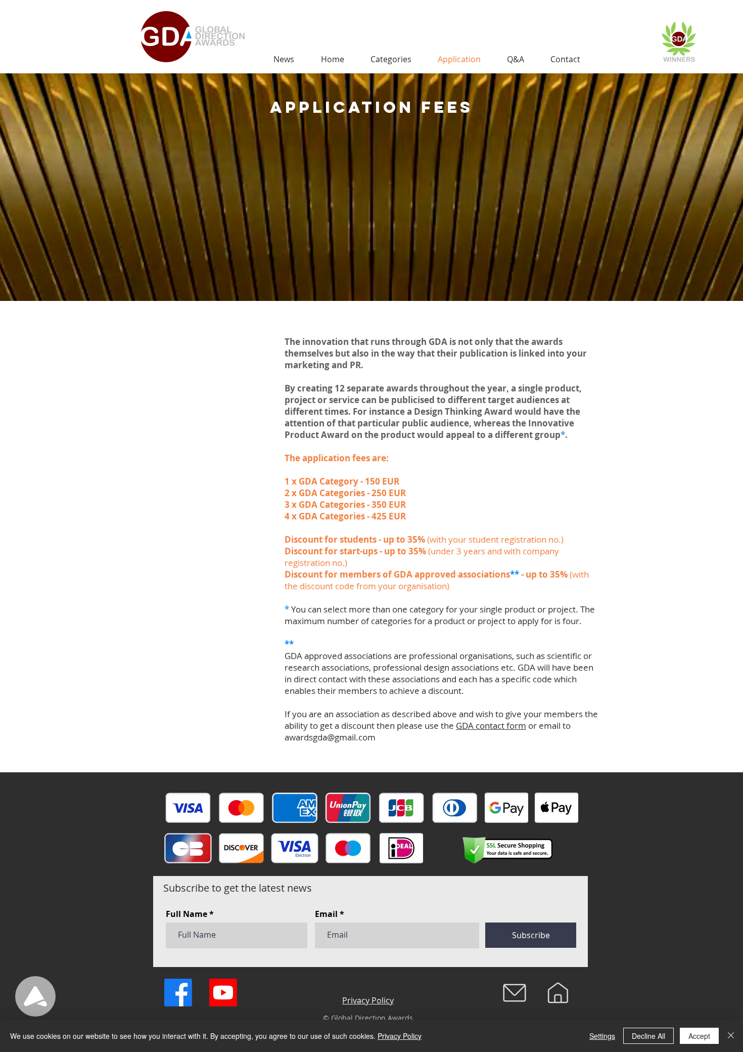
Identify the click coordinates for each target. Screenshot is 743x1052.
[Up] (35, 996)
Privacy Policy (400, 1036)
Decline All (648, 1036)
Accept (699, 1036)
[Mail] (514, 993)
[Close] (731, 1036)
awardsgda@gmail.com (330, 737)
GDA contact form (491, 725)
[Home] (558, 993)
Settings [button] (602, 1036)
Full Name (186, 914)
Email (326, 914)
